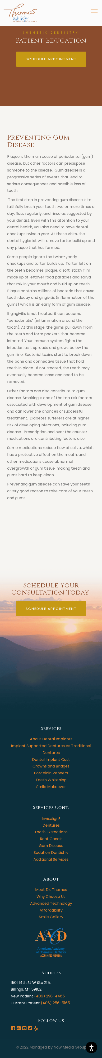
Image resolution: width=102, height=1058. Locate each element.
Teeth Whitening (51, 780)
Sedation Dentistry (51, 852)
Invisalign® (51, 818)
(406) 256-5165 (55, 1003)
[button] (51, 59)
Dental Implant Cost (51, 759)
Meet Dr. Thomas (51, 889)
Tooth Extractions (51, 832)
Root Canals (51, 839)
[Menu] (75, 11)
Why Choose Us (51, 896)
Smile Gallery (51, 917)
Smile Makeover (51, 786)
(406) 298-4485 (49, 996)
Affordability (51, 910)
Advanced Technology (51, 903)
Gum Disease (51, 845)
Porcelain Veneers (51, 773)
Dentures (51, 825)
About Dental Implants (51, 739)
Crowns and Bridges (51, 766)
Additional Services (51, 859)
